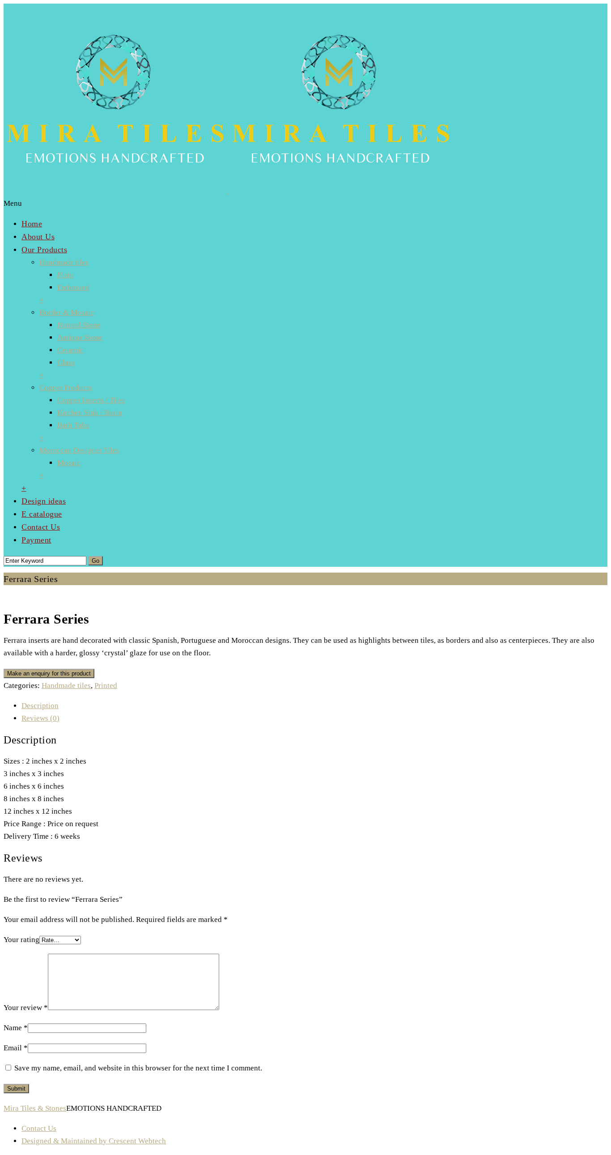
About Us (38, 236)
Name (16, 1027)
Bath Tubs (73, 425)
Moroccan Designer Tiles (79, 450)
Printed (105, 685)
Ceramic (70, 350)
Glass (66, 362)
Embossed (73, 287)
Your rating (21, 939)
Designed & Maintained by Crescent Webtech (93, 1141)
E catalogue (41, 514)
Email (16, 1048)
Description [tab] (40, 705)
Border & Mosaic (66, 312)
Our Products (44, 249)
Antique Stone (79, 337)
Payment (36, 539)
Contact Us (40, 526)
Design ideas (43, 501)
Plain (65, 275)
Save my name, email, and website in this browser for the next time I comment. (138, 1068)
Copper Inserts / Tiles (91, 400)
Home (31, 223)
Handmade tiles (64, 262)
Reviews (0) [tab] (40, 718)
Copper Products (65, 387)
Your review (26, 1007)
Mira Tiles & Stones (35, 1108)
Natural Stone (79, 325)
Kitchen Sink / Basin (89, 412)
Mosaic (69, 463)
